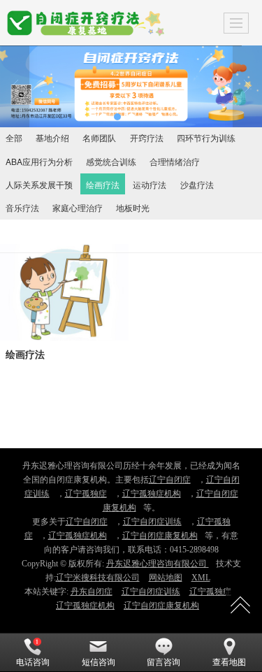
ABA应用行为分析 (39, 161)
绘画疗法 (102, 184)
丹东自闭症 (91, 591)
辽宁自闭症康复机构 (160, 536)
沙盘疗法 (197, 184)
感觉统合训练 (111, 161)
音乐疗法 (22, 207)
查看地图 (229, 662)
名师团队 (99, 137)
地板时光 (133, 207)
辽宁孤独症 (86, 494)
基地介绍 (52, 137)
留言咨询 (163, 662)
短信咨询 (98, 662)
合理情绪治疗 (175, 161)
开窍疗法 (146, 137)
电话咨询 (33, 662)
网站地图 (165, 577)
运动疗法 (149, 184)
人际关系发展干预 (39, 184)
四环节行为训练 (206, 137)
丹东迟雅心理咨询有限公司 (157, 564)
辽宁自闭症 (170, 480)
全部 (14, 137)
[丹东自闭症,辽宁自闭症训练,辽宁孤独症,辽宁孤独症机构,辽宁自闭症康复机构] (131, 86)
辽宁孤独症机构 (151, 494)
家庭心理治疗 (77, 207)
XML (200, 577)
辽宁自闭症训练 (152, 522)
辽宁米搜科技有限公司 (98, 577)
